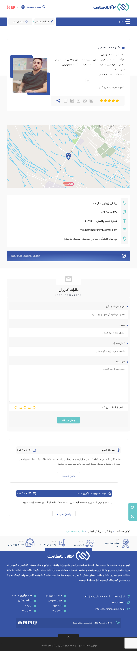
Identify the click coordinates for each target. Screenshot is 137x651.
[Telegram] (25, 622)
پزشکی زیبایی (107, 55)
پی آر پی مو (90, 60)
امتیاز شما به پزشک (112, 407)
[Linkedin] (30, 622)
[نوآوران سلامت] (111, 7)
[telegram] (78, 101)
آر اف (114, 60)
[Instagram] (20, 622)
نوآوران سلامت (123, 531)
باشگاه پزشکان (42, 22)
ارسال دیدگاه (68, 420)
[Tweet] (72, 101)
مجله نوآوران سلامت (22, 595)
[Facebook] (35, 622)
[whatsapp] (85, 101)
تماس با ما (27, 610)
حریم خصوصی (55, 600)
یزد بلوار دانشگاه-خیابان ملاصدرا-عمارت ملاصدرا (90, 238)
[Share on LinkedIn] (91, 101)
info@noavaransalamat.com (110, 609)
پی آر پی (104, 60)
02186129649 (118, 603)
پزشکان (108, 531)
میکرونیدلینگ (82, 65)
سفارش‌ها (57, 610)
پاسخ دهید (69, 475)
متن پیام (120, 361)
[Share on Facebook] (65, 101)
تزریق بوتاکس (74, 60)
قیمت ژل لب (72, 502)
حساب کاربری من (53, 595)
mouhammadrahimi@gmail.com (98, 230)
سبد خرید (57, 605)
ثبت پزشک (18, 22)
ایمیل (122, 325)
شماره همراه (119, 343)
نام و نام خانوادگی (115, 306)
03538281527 (109, 212)
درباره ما (28, 605)
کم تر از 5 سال (105, 75)
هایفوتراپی (67, 65)
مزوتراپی (111, 65)
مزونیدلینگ (98, 65)
